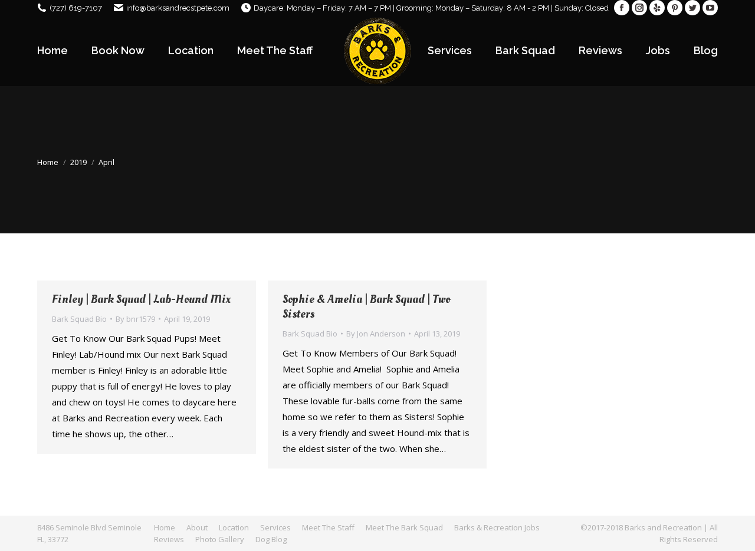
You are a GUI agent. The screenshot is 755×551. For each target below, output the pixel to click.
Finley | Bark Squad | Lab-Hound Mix (141, 299)
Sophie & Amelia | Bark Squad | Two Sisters (366, 307)
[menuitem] (52, 50)
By (135, 319)
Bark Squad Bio (79, 319)
